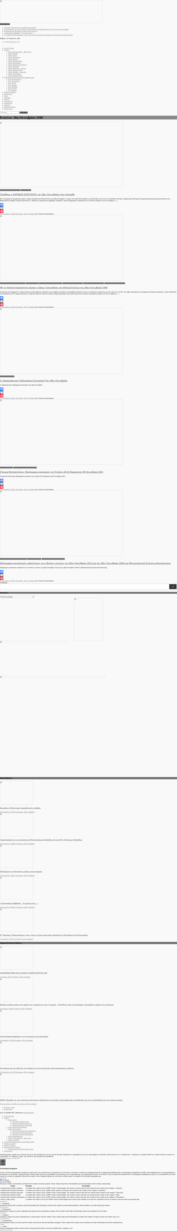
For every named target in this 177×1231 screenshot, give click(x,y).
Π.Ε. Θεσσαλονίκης (14, 79)
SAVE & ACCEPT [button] (6, 1230)
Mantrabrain (30, 1113)
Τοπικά (6, 50)
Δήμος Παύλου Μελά (15, 70)
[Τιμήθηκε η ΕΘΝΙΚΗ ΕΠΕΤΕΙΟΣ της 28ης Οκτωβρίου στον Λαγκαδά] (88, 155)
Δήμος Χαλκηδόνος (14, 74)
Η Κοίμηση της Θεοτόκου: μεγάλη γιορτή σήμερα (20, 31)
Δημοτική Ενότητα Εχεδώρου (22, 1123)
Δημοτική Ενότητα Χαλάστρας (22, 1125)
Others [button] (2, 1224)
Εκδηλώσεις (8, 94)
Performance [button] (4, 1207)
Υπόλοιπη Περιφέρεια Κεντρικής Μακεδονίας (19, 77)
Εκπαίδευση (8, 103)
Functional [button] (3, 1201)
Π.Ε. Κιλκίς (12, 83)
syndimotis (31, 214)
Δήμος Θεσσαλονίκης (15, 61)
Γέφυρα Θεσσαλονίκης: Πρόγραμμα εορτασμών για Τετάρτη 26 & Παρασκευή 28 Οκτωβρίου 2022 (51, 472)
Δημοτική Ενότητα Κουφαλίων (73, 283)
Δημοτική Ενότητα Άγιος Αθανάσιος (50, 283)
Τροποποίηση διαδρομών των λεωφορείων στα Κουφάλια (24, 1036)
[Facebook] (88, 204)
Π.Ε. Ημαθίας (12, 87)
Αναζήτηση (3, 583)
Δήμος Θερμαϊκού (14, 57)
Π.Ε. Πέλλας (12, 88)
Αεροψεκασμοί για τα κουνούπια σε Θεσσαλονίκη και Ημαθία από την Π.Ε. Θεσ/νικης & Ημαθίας (36, 29)
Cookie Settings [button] (5, 1158)
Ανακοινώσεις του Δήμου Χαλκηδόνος (12, 283)
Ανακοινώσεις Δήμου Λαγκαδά (10, 190)
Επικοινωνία (8, 109)
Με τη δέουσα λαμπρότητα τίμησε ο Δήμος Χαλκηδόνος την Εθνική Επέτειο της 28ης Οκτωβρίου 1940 (53, 287)
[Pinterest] (88, 211)
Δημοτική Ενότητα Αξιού (20, 1122)
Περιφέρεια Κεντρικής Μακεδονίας (53, 559)
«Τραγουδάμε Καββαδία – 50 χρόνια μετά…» (19, 33)
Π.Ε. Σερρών (12, 85)
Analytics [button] (3, 1213)
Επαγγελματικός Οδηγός (12, 1147)
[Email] (88, 208)
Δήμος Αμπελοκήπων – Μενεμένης (19, 52)
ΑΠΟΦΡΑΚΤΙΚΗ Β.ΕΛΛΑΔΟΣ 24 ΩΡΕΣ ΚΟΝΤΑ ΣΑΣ (23, 973)
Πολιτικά (7, 105)
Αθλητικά (7, 98)
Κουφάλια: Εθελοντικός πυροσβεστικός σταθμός (20, 27)
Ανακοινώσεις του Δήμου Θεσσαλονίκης (13, 559)
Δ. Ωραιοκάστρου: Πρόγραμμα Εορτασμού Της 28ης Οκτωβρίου (33, 380)
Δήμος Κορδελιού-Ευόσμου (17, 65)
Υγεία (6, 96)
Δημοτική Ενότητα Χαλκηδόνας (93, 283)
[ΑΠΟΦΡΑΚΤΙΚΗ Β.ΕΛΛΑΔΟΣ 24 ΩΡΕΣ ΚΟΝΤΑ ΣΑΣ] (88, 958)
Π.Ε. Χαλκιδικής (13, 81)
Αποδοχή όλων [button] (16, 1158)
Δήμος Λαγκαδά (13, 66)
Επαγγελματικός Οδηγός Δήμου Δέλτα (20, 1149)
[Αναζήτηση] (172, 586)
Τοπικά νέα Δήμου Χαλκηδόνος (114, 283)
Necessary (5, 1180)
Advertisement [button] (4, 1218)
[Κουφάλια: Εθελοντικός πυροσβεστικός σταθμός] (88, 793)
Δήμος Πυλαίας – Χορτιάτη (17, 72)
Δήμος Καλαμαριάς (14, 63)
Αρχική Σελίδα (9, 48)
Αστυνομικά (8, 101)
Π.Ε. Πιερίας (12, 90)
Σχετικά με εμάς (9, 1107)
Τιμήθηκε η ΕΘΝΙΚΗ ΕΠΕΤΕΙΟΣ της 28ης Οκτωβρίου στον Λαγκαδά (37, 194)
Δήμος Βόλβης (13, 54)
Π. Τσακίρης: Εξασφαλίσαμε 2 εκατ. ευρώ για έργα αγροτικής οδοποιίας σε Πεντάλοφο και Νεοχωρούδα (38, 35)
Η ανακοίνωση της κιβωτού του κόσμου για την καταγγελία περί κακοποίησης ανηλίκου (37, 1068)
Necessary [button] (3, 1178)
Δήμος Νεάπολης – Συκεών (17, 68)
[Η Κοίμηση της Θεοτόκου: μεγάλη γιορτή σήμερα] (88, 857)
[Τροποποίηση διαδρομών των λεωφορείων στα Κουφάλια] (88, 1022)
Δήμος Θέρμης (13, 59)
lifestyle (6, 99)
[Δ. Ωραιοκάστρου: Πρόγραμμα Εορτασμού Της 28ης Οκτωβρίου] (88, 341)
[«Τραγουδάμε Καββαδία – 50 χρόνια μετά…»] (88, 888)
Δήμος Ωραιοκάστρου (15, 76)
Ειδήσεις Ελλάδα (9, 92)
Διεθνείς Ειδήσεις (10, 107)
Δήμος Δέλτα (12, 55)
